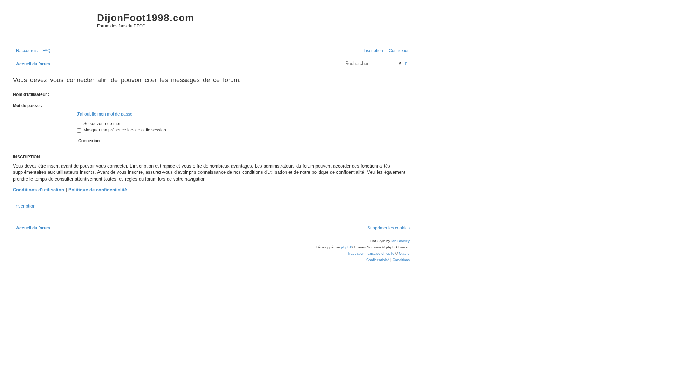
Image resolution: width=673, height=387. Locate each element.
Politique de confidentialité (97, 189)
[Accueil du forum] (51, 24)
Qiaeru (404, 253)
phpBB (346, 247)
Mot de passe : (27, 105)
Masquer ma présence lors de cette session (124, 129)
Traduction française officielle (370, 253)
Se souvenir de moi (101, 123)
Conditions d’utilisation (38, 189)
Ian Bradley (400, 241)
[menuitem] (44, 50)
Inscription (24, 206)
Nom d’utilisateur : (31, 94)
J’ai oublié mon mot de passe (104, 114)
